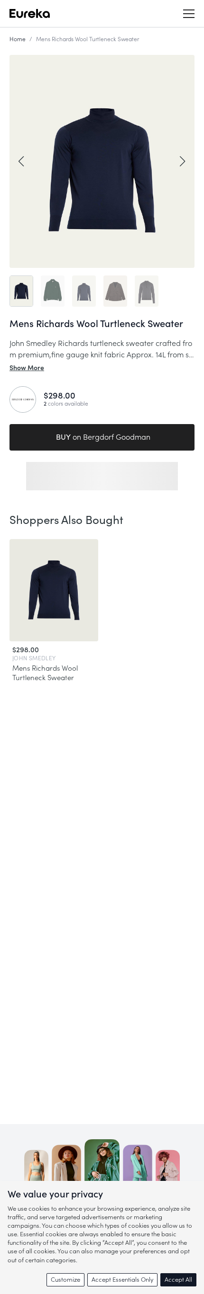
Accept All (178, 1279)
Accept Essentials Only (122, 1279)
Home (17, 39)
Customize (65, 1279)
